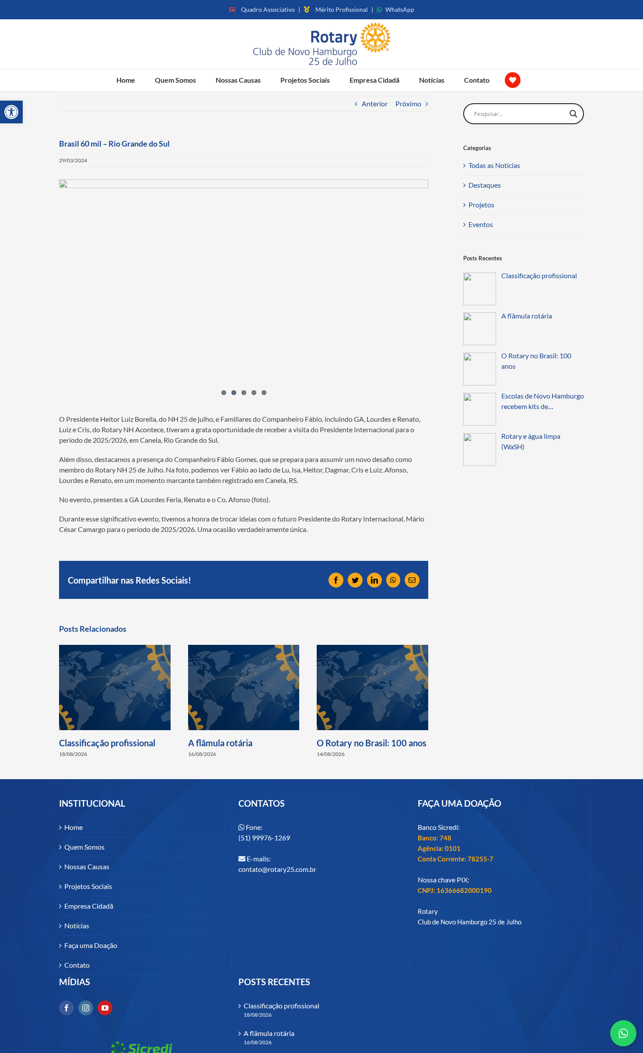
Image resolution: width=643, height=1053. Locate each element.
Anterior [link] (375, 103)
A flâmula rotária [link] (220, 743)
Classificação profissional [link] (107, 743)
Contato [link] (77, 965)
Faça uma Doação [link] (90, 945)
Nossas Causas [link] (86, 866)
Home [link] (73, 827)
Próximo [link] (408, 103)
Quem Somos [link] (84, 847)
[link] (11, 112)
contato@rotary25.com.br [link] (277, 869)
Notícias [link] (76, 925)
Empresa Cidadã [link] (88, 906)
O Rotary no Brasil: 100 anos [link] (371, 743)
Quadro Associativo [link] (268, 9)
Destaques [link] (484, 185)
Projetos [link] (481, 204)
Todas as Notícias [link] (494, 165)
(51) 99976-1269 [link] (264, 837)
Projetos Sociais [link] (88, 886)
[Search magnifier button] (573, 114)
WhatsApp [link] (399, 9)
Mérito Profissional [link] (341, 9)
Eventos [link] (480, 224)
